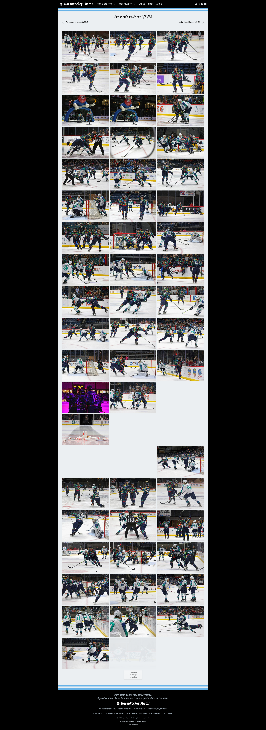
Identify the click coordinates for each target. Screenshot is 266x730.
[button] (114, 4)
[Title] (196, 4)
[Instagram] (199, 4)
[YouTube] (205, 4)
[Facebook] (202, 4)
